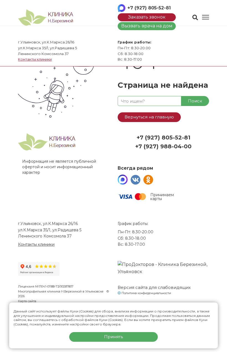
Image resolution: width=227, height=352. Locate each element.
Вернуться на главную (149, 117)
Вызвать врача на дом (146, 26)
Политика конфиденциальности (146, 293)
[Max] (123, 180)
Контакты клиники (35, 59)
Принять (113, 336)
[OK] (148, 180)
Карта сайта (27, 301)
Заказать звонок (147, 17)
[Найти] (195, 17)
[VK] (135, 180)
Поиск (195, 100)
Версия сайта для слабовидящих (154, 287)
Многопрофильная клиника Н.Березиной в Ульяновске (61, 291)
